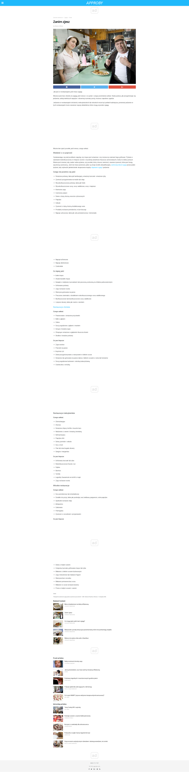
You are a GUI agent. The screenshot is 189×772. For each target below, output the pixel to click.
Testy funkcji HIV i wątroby (72, 707)
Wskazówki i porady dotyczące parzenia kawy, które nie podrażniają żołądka (88, 630)
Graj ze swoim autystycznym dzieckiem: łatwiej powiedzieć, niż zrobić (86, 741)
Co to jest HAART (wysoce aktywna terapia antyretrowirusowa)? (84, 695)
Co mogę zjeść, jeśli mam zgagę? (74, 621)
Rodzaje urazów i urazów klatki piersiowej (77, 716)
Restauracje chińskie (61, 307)
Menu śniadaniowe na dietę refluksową (76, 604)
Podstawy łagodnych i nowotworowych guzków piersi (81, 678)
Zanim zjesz (68, 612)
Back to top (94, 763)
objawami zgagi (96, 167)
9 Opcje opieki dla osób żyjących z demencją (78, 687)
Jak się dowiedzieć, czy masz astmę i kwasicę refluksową (82, 670)
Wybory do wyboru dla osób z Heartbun (76, 638)
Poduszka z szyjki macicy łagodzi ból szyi (77, 733)
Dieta (70, 17)
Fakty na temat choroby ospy (73, 661)
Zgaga (66, 17)
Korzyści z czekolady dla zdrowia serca (76, 724)
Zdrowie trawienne (58, 17)
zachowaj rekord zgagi (119, 165)
